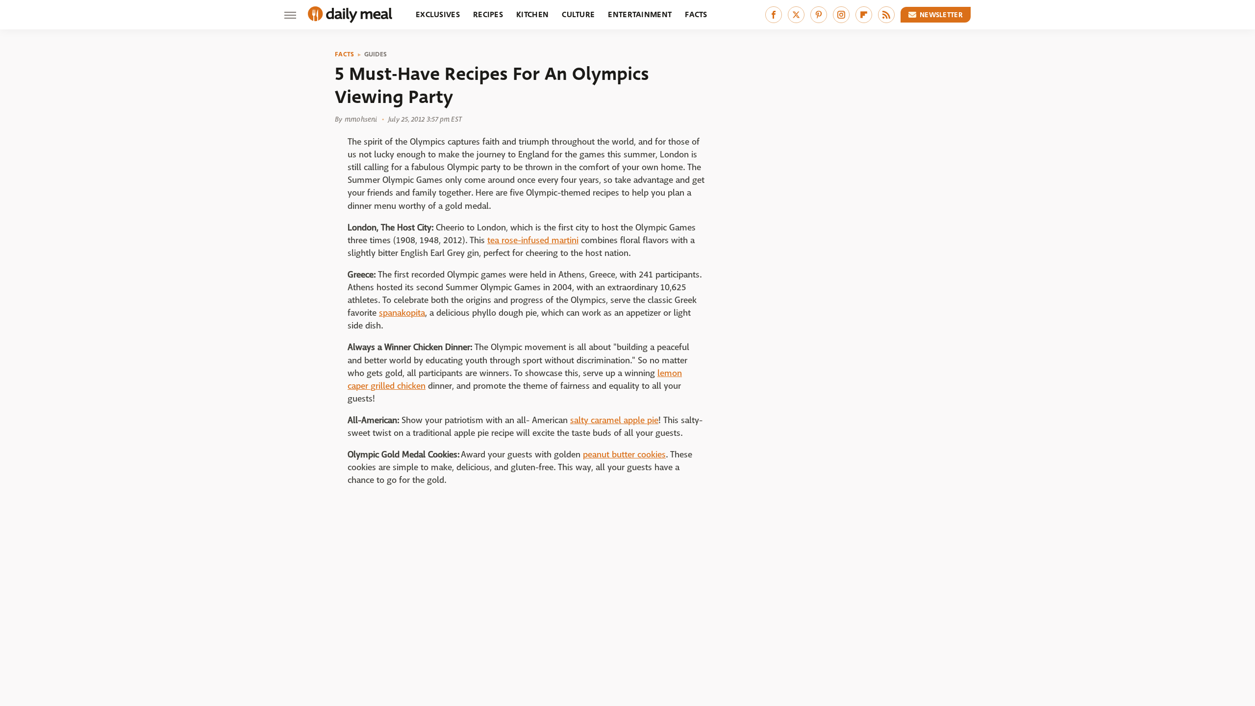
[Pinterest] (818, 14)
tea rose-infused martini (532, 240)
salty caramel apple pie (614, 420)
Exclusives (438, 14)
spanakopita (402, 313)
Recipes (488, 14)
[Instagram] (841, 14)
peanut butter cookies (624, 454)
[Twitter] (796, 14)
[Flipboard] (863, 14)
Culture (578, 14)
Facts (696, 14)
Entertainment (640, 14)
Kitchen (532, 14)
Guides (375, 54)
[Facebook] (773, 14)
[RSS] (886, 14)
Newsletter (941, 15)
